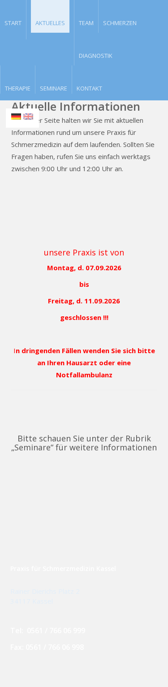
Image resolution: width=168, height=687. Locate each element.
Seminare (53, 87)
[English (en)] (28, 115)
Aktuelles (50, 23)
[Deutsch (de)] (16, 115)
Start (13, 22)
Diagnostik (95, 55)
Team (86, 22)
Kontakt (89, 87)
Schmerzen (120, 22)
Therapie (17, 87)
